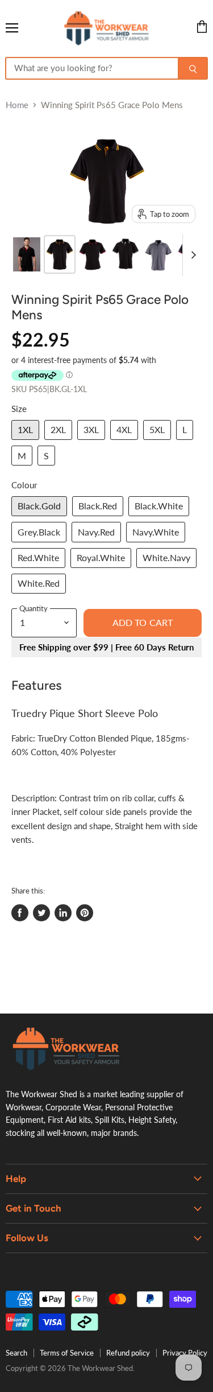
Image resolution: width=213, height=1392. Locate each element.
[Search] (193, 68)
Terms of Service (67, 1352)
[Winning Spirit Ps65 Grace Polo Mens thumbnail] (26, 254)
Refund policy (128, 1352)
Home (17, 105)
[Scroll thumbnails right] (191, 255)
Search (16, 1352)
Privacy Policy (184, 1352)
